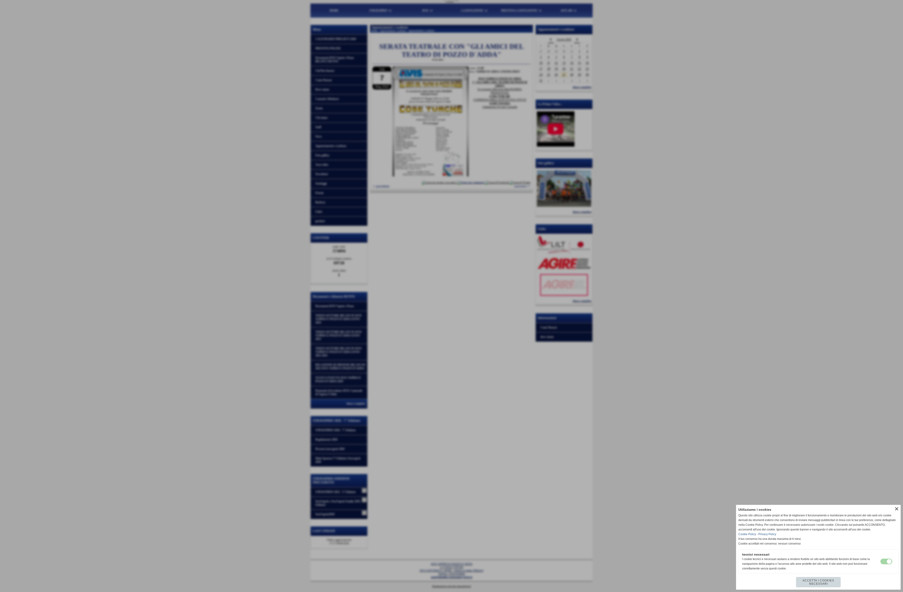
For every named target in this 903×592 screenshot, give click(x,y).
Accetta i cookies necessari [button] (818, 582)
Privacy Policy (767, 534)
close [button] (896, 509)
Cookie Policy (747, 534)
